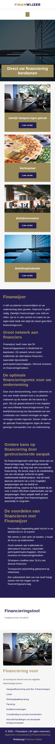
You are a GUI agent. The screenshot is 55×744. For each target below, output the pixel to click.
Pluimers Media (34, 739)
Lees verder (27, 125)
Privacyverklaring (41, 734)
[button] (27, 14)
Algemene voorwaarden (17, 734)
